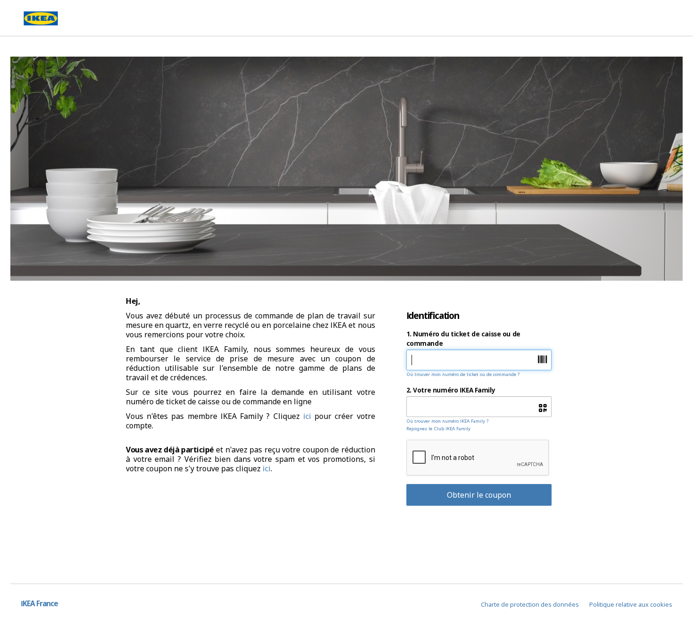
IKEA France (39, 604)
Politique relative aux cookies (630, 604)
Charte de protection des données (530, 604)
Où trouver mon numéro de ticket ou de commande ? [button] (463, 374)
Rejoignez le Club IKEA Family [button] (438, 429)
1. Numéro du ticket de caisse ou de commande (463, 338)
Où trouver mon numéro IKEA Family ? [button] (447, 421)
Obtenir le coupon (479, 495)
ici (307, 416)
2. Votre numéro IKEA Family (450, 389)
